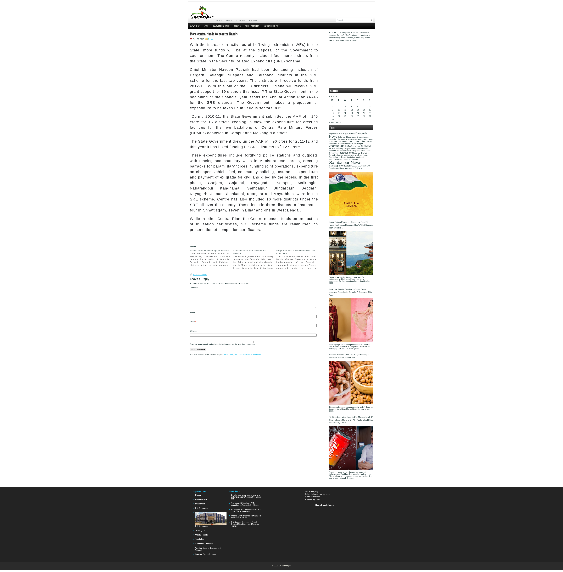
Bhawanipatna (351, 137)
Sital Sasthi (365, 166)
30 (332, 119)
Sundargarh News (336, 168)
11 (345, 110)
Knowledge (195, 26)
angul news (333, 134)
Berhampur (342, 137)
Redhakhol (338, 155)
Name (193, 312)
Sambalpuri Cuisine (221, 26)
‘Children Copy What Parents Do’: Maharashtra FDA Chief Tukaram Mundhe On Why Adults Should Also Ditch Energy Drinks (351, 420)
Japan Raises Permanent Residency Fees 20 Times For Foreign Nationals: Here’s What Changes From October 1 (351, 225)
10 (339, 110)
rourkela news (361, 155)
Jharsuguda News (340, 145)
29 (370, 116)
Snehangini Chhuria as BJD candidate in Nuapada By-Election (245, 504)
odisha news (346, 153)
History (253, 21)
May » (338, 122)
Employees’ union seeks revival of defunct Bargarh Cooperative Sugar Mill (246, 497)
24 (339, 116)
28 (364, 116)
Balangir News (347, 133)
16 (332, 113)
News (206, 26)
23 (332, 116)
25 (345, 116)
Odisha (362, 151)
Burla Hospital (201, 499)
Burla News (368, 139)
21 (364, 113)
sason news (356, 166)
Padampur (357, 153)
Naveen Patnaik (345, 151)
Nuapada (355, 150)
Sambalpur (199, 539)
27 (358, 116)
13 (358, 110)
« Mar (331, 122)
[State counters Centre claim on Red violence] (254, 259)
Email (193, 322)
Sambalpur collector (337, 157)
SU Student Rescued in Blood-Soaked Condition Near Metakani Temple (245, 524)
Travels (237, 26)
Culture (240, 21)
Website (193, 331)
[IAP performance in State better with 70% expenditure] (298, 259)
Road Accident (349, 155)
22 (370, 113)
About (229, 21)
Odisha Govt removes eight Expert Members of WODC (246, 517)
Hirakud (351, 141)
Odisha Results (201, 535)
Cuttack (336, 141)
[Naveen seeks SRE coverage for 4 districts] (211, 258)
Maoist (365, 149)
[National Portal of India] (351, 215)
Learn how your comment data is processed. (243, 354)
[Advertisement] (339, 9)
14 (364, 110)
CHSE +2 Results (252, 26)
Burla (360, 139)
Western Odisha (353, 168)
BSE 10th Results (270, 26)
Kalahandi (356, 146)
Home (219, 21)
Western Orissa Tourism (205, 554)
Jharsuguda (200, 530)
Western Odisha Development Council (208, 549)
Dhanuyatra (200, 504)
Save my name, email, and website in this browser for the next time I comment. (222, 344)
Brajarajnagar (353, 139)
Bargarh (198, 495)
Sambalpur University (340, 165)
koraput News (356, 149)
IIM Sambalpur (356, 143)
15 (370, 110)
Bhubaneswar (340, 139)
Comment (194, 287)
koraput (347, 149)
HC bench (343, 141)
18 (345, 113)
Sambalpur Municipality (348, 159)
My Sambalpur (285, 566)
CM (330, 141)
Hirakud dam (360, 141)
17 (339, 113)
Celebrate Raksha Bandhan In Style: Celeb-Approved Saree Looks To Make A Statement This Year (350, 292)
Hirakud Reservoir (342, 143)
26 (352, 116)
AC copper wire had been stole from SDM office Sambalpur (246, 510)
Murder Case (334, 151)
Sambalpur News (200, 275)
